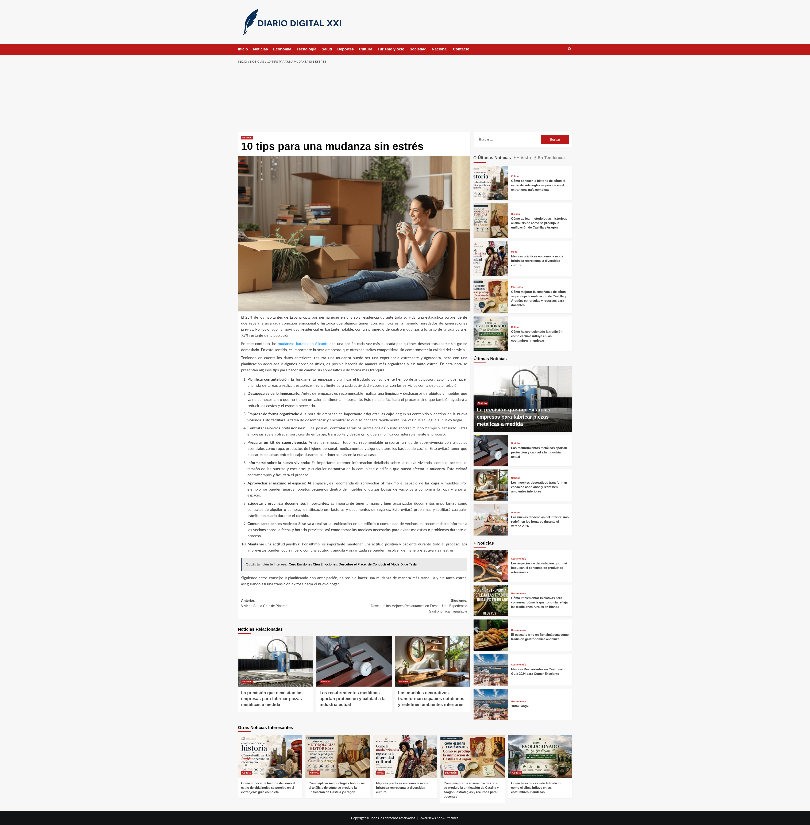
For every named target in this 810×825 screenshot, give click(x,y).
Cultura (365, 49)
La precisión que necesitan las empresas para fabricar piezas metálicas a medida (271, 698)
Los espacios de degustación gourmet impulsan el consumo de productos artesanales (539, 567)
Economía (282, 49)
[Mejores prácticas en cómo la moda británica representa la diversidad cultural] (491, 258)
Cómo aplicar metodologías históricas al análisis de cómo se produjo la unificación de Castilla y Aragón (539, 223)
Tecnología (306, 49)
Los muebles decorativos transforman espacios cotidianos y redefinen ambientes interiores (431, 698)
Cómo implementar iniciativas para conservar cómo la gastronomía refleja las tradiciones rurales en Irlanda (539, 602)
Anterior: (264, 603)
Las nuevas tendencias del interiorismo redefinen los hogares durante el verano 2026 (540, 521)
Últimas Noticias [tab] (494, 157)
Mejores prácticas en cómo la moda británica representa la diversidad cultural (537, 260)
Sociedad (418, 49)
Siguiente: (419, 606)
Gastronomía (518, 559)
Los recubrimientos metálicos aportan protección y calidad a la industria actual (353, 698)
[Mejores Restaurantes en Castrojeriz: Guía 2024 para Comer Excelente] (491, 670)
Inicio (243, 49)
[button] (569, 49)
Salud (327, 49)
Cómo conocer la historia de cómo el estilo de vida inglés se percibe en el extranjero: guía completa (538, 185)
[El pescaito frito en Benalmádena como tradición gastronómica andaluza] (491, 635)
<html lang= (520, 706)
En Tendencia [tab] (550, 157)
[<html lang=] (491, 704)
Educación (517, 287)
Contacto (461, 49)
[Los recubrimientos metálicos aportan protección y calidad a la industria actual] (354, 661)
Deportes (345, 49)
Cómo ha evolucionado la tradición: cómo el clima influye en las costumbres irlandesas (537, 336)
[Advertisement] (405, 97)
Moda (514, 252)
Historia (515, 214)
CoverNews (427, 818)
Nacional (440, 49)
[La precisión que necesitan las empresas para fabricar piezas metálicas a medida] (275, 661)
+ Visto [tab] (523, 157)
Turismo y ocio (391, 49)
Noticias (260, 49)
